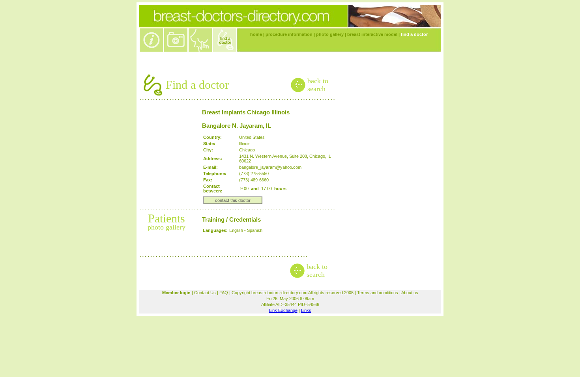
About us (409, 292)
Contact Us (205, 292)
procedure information (289, 34)
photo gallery (330, 34)
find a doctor (414, 34)
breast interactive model (372, 34)
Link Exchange (283, 310)
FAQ (223, 292)
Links (306, 310)
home (256, 34)
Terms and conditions (377, 292)
